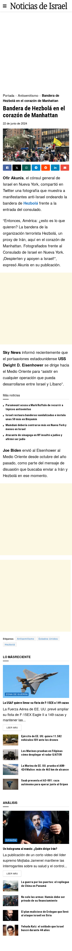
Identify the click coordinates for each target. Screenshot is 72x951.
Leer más (14, 727)
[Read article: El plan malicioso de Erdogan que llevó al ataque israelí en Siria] (10, 915)
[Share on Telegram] (36, 168)
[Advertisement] (36, 51)
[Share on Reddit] (45, 168)
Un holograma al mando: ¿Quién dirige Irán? (30, 849)
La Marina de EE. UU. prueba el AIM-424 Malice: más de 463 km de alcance (45, 767)
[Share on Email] (64, 168)
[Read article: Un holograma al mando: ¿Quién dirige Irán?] (36, 827)
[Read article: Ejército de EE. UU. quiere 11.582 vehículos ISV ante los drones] (10, 740)
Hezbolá (30, 203)
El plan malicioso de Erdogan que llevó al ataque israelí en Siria (45, 913)
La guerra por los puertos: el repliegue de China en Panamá (45, 884)
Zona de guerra (17, 694)
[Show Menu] (5, 5)
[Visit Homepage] (38, 5)
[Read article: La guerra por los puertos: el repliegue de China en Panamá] (10, 885)
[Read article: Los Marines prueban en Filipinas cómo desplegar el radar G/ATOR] (10, 754)
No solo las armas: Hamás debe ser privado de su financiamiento (43, 899)
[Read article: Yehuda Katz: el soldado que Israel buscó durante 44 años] (10, 930)
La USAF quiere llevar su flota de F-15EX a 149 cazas (36, 703)
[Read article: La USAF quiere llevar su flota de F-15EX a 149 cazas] (36, 681)
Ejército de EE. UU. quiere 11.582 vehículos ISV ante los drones (41, 738)
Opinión (11, 840)
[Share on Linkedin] (55, 168)
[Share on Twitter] (16, 168)
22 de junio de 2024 (15, 123)
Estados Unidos (48, 638)
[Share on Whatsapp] (26, 168)
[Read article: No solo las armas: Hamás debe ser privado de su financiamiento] (10, 900)
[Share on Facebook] (7, 168)
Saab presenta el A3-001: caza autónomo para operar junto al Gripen (44, 782)
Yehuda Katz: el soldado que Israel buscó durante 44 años (42, 928)
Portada (8, 95)
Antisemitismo (28, 95)
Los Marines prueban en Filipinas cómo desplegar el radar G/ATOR (42, 753)
